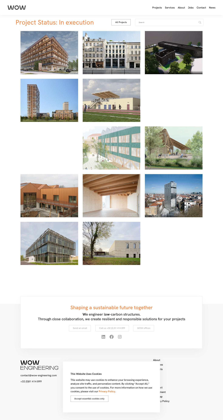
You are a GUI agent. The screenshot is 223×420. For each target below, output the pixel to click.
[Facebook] (111, 337)
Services (170, 7)
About (181, 7)
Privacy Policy (161, 401)
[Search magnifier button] (200, 22)
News (212, 7)
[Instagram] (120, 337)
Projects (157, 7)
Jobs (191, 7)
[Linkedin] (103, 337)
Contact (201, 7)
